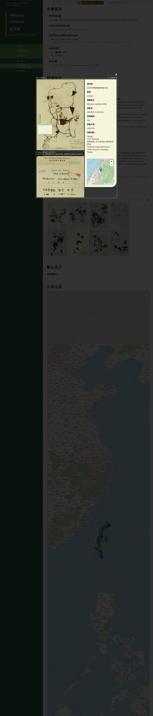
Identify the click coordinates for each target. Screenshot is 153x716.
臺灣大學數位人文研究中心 (75, 154)
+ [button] (111, 161)
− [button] (111, 164)
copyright (111, 184)
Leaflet (106, 184)
